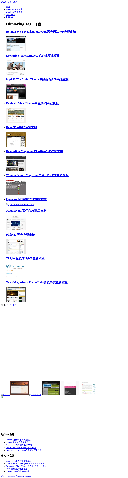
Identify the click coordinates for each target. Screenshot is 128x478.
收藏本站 (10, 17)
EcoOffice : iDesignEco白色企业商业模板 (33, 55)
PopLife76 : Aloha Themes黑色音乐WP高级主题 (37, 79)
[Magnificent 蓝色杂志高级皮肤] (16, 229)
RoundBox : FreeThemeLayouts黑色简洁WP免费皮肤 (41, 31)
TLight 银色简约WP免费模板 (25, 258)
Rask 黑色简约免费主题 (21, 127)
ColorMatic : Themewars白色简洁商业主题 (24, 450)
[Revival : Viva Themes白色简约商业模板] (16, 122)
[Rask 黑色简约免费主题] (16, 146)
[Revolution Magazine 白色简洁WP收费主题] (16, 170)
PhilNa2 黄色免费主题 (20, 234)
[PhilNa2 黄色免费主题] (16, 253)
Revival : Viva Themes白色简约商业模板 (32, 103)
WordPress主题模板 (9, 2)
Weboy (4, 476)
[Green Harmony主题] (51, 395)
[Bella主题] (89, 395)
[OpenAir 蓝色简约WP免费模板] (20, 205)
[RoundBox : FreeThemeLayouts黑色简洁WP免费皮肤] (16, 50)
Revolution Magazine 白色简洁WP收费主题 (34, 151)
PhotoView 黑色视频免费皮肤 (18, 461)
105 (14, 305)
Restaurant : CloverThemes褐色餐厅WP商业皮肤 (26, 466)
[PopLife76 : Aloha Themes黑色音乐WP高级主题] (16, 98)
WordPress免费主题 (14, 9)
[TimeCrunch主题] (35, 395)
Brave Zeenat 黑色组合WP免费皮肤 (21, 448)
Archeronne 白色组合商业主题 (19, 445)
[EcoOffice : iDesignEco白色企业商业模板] (16, 74)
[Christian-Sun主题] (19, 395)
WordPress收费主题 (14, 12)
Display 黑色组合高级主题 (17, 442)
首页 (8, 7)
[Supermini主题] (70, 395)
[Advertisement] (19, 343)
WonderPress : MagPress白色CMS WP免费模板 (37, 175)
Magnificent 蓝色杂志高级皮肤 (26, 210)
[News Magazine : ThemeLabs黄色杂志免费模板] (16, 301)
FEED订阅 (10, 15)
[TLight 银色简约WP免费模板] (16, 277)
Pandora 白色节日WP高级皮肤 (19, 440)
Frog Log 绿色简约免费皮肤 (18, 471)
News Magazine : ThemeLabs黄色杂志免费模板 (37, 282)
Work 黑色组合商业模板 (16, 469)
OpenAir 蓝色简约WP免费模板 (26, 199)
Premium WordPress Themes (19, 476)
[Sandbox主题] (5, 395)
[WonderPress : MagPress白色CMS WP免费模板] (16, 194)
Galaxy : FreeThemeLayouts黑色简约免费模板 (25, 463)
